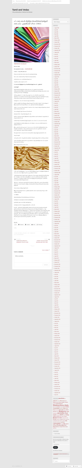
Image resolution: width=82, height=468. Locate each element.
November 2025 (57, 46)
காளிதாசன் (62, 419)
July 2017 (56, 250)
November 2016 (57, 266)
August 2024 (57, 76)
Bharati (61, 400)
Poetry (65, 409)
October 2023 (57, 97)
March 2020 (57, 184)
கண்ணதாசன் (64, 417)
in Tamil (56, 406)
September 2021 (57, 148)
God (59, 403)
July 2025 (56, 54)
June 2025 (56, 56)
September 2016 (57, 270)
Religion (61, 411)
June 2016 (56, 276)
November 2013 (57, 339)
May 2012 (56, 376)
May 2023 (56, 107)
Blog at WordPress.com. (17, 466)
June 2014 (56, 325)
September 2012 (57, 368)
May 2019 (56, 205)
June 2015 (56, 300)
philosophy (61, 409)
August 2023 (57, 101)
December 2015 (57, 288)
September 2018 (57, 221)
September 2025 (57, 50)
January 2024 (57, 91)
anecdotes (61, 398)
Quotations (55, 411)
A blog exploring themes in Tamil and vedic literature (22, 12)
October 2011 (57, 390)
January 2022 (57, 139)
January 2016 (57, 286)
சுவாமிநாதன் (55, 420)
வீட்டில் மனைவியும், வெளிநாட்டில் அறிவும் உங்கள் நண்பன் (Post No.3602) (40, 3)
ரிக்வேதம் (57, 426)
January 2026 (57, 42)
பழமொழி (62, 422)
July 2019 (56, 201)
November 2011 (57, 388)
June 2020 (56, 178)
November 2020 (57, 168)
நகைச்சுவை (59, 422)
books (54, 402)
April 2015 (56, 305)
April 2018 (56, 231)
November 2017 (57, 241)
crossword (54, 403)
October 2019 (57, 195)
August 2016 (57, 272)
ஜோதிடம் (61, 420)
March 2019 (57, 209)
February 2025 (57, 64)
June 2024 (56, 80)
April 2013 (56, 353)
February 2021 (57, 162)
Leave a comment (45, 250)
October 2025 (57, 48)
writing (67, 415)
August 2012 (57, 370)
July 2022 (56, 127)
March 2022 (57, 135)
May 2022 (56, 131)
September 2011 (57, 392)
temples (54, 414)
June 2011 (56, 394)
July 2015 (56, 298)
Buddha (60, 402)
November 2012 (57, 364)
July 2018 (56, 225)
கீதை (64, 419)
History (62, 405)
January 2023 (57, 115)
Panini (54, 409)
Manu (64, 408)
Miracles (56, 461)
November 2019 (57, 192)
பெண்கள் (54, 425)
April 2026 (56, 36)
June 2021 (56, 154)
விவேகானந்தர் (65, 426)
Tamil (66, 413)
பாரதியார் (67, 423)
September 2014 (57, 319)
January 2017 (57, 262)
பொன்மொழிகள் (61, 425)
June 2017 (56, 252)
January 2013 (57, 360)
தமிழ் (66, 420)
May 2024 (56, 82)
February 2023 (57, 113)
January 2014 (57, 335)
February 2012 (57, 382)
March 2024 (57, 87)
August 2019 (57, 199)
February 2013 (57, 358)
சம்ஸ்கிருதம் (67, 419)
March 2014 (57, 331)
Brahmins (57, 402)
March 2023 (57, 111)
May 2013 (56, 351)
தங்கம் (64, 420)
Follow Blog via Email (58, 437)
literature (64, 406)
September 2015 (57, 294)
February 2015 (57, 309)
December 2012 (57, 362)
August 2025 (57, 52)
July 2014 (56, 323)
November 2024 (57, 70)
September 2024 (57, 74)
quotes (58, 411)
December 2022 (57, 117)
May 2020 (56, 180)
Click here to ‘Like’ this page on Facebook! (60, 454)
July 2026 (56, 29)
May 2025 (56, 58)
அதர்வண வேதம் (56, 416)
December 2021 (57, 142)
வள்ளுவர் (61, 426)
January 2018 (57, 237)
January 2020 (57, 188)
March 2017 (57, 258)
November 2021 (57, 144)
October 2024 (57, 72)
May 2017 (56, 254)
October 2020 (57, 170)
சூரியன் (58, 420)
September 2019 (57, 197)
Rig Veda (67, 411)
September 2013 (57, 343)
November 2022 (57, 119)
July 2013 (56, 347)
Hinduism (56, 405)
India (67, 405)
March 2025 (57, 62)
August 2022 (57, 125)
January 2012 (57, 384)
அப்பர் (60, 416)
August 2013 (57, 345)
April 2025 (56, 60)
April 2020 (56, 182)
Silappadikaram (55, 413)
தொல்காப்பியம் (55, 422)
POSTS (67, 409)
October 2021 (57, 146)
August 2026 (57, 27)
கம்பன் (54, 419)
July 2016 (56, 274)
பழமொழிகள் (57, 423)
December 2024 (57, 68)
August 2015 (57, 296)
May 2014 (56, 327)
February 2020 (57, 186)
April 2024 (56, 84)
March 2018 (57, 233)
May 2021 (56, 156)
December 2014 (57, 313)
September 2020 (57, 172)
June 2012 (56, 374)
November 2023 (57, 95)
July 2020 (56, 176)
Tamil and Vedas (20, 10)
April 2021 (56, 158)
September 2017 (57, 245)
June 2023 (56, 105)
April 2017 (56, 256)
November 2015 (57, 290)
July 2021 (56, 152)
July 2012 (56, 372)
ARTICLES (55, 400)
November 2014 (57, 315)
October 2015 (57, 292)
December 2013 (57, 337)
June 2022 (56, 129)
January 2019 (57, 213)
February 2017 (57, 260)
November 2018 (57, 217)
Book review (65, 400)
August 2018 (57, 223)
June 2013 (56, 349)
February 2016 (57, 284)
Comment (46, 264)
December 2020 (57, 166)
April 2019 (56, 207)
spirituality (61, 413)
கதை (67, 417)
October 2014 (57, 317)
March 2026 (57, 38)
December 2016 (57, 264)
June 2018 (56, 227)
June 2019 (56, 203)
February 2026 (57, 40)
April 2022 (56, 133)
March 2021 (57, 160)
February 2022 (57, 137)
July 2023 (56, 103)
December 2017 (57, 239)
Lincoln (61, 406)
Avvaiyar (58, 400)
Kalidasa (58, 406)
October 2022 (57, 121)
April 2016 (56, 280)
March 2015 (57, 307)
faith (57, 403)
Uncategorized (20, 234)
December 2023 (57, 93)
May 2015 (56, 303)
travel (61, 415)
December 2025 (57, 44)
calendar (62, 402)
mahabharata (61, 408)
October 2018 (57, 219)
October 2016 (57, 268)
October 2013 (57, 341)
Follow (55, 447)
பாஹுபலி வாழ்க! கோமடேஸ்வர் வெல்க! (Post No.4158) (20, 3)
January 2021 (57, 164)
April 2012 (56, 378)
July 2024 (56, 78)
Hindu (62, 403)
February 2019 (57, 211)
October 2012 (57, 366)
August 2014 (57, 321)
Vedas (64, 414)
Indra (54, 406)
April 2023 (56, 109)
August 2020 (57, 174)
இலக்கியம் (55, 417)
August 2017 (57, 248)
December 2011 (57, 386)
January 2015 (57, 311)
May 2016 (56, 278)
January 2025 (57, 66)
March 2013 (57, 356)
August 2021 (57, 150)
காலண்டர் (58, 419)
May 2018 (56, 229)
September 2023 (57, 99)
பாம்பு (61, 423)
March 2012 (57, 380)
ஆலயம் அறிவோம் (64, 416)
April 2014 (56, 329)
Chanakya (66, 402)
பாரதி (63, 423)
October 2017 (57, 243)
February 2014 (57, 333)
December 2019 (57, 190)
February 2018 (57, 235)
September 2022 (57, 123)
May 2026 (56, 34)
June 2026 (56, 31)
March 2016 (57, 282)
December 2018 (57, 215)
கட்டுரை (60, 417)
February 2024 (57, 89)
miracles (67, 408)
